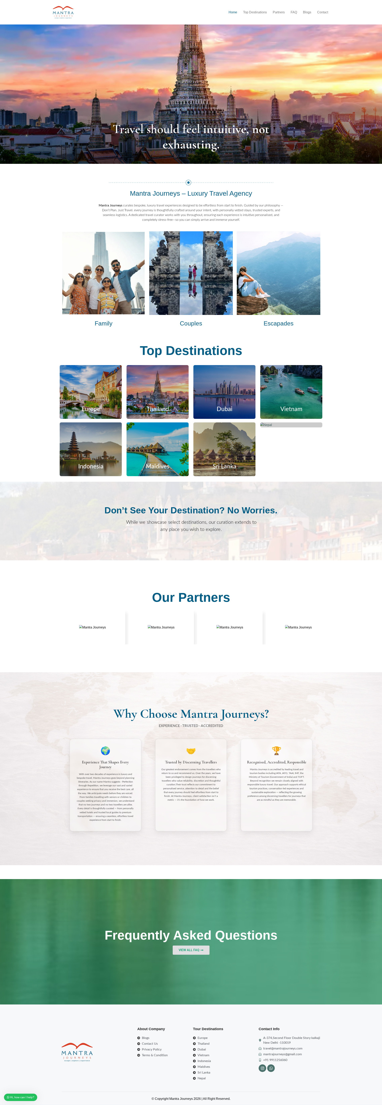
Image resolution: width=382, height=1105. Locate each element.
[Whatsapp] (271, 1068)
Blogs (307, 12)
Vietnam (291, 409)
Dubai (224, 409)
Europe (91, 409)
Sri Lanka (224, 467)
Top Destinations (255, 12)
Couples (191, 323)
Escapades (278, 323)
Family (103, 323)
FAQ (294, 12)
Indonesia (90, 467)
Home (233, 12)
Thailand (157, 409)
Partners (279, 12)
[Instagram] (262, 1068)
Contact (322, 12)
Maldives (157, 467)
